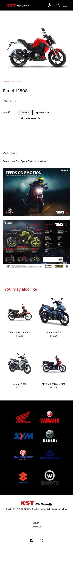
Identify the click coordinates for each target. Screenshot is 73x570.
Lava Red (25, 112)
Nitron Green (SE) (30, 118)
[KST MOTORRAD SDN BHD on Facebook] (31, 542)
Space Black (42, 112)
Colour (6, 112)
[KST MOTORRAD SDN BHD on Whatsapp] (41, 542)
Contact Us (36, 527)
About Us (37, 523)
